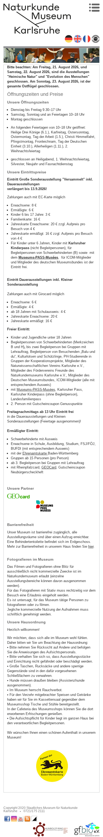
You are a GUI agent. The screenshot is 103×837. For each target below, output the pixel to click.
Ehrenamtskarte (35, 453)
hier (90, 546)
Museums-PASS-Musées (36, 390)
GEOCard (48, 467)
